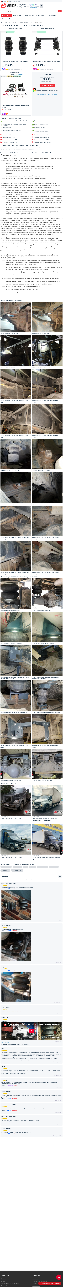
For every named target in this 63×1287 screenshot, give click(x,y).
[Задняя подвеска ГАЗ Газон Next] (15, 317)
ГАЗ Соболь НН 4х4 (6, 867)
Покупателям (29, 15)
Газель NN (32, 867)
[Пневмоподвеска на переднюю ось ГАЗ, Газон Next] (15, 695)
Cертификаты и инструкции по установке (47, 94)
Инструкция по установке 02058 (41, 139)
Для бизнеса (41, 15)
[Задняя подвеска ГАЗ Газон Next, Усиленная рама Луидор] (15, 384)
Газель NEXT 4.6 (5, 870)
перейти (14, 889)
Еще (10, 19)
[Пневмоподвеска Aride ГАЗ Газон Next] (15, 764)
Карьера (34, 1283)
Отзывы (4, 19)
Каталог (6, 15)
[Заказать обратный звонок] (59, 1277)
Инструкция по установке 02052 (10, 139)
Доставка (3, 1278)
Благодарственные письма (39, 1281)
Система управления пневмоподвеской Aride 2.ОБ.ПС (15, 106)
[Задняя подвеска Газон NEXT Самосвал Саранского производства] (15, 521)
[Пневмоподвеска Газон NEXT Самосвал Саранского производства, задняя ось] (15, 660)
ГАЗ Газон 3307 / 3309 (17, 870)
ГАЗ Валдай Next (54, 867)
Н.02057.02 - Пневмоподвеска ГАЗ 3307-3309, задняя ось (15, 1044)
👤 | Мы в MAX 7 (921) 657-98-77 (15, 1)
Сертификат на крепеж (42, 135)
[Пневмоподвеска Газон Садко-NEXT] (15, 593)
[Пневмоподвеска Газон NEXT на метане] (15, 627)
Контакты (52, 15)
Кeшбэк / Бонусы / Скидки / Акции (10, 1283)
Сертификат (7, 135)
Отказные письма (9, 137)
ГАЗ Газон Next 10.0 (42, 867)
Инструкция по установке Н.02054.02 (42, 142)
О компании (36, 1275)
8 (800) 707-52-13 (23, 7)
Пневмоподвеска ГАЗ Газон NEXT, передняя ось (15, 62)
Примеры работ (17, 15)
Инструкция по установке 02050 (41, 137)
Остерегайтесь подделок (7, 1286)
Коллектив (35, 1278)
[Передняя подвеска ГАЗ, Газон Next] (15, 454)
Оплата (3, 1281)
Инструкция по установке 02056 (10, 142)
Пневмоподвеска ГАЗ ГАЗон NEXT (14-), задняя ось (47, 62)
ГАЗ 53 (25, 867)
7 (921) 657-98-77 (23, 5)
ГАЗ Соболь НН (17, 867)
